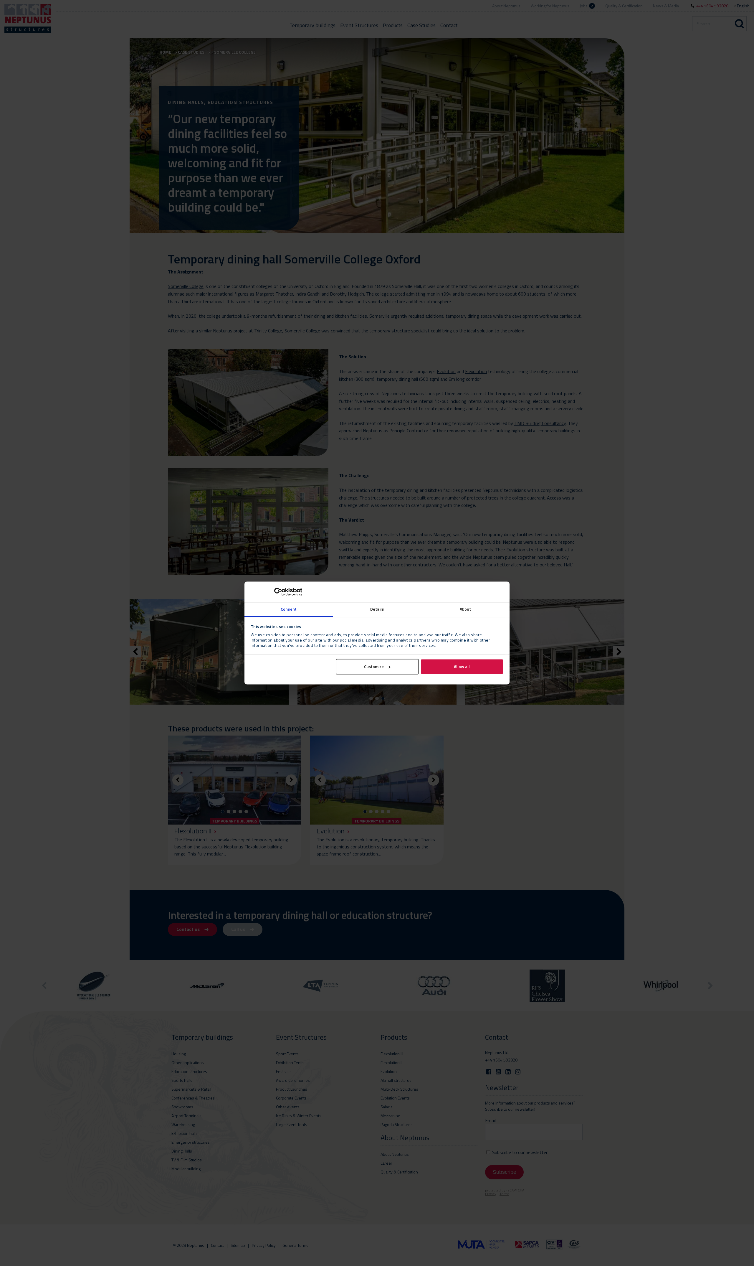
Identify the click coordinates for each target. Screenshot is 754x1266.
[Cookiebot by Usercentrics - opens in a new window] (276, 592)
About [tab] (465, 609)
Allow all (462, 667)
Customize (374, 667)
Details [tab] (377, 609)
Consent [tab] (289, 609)
